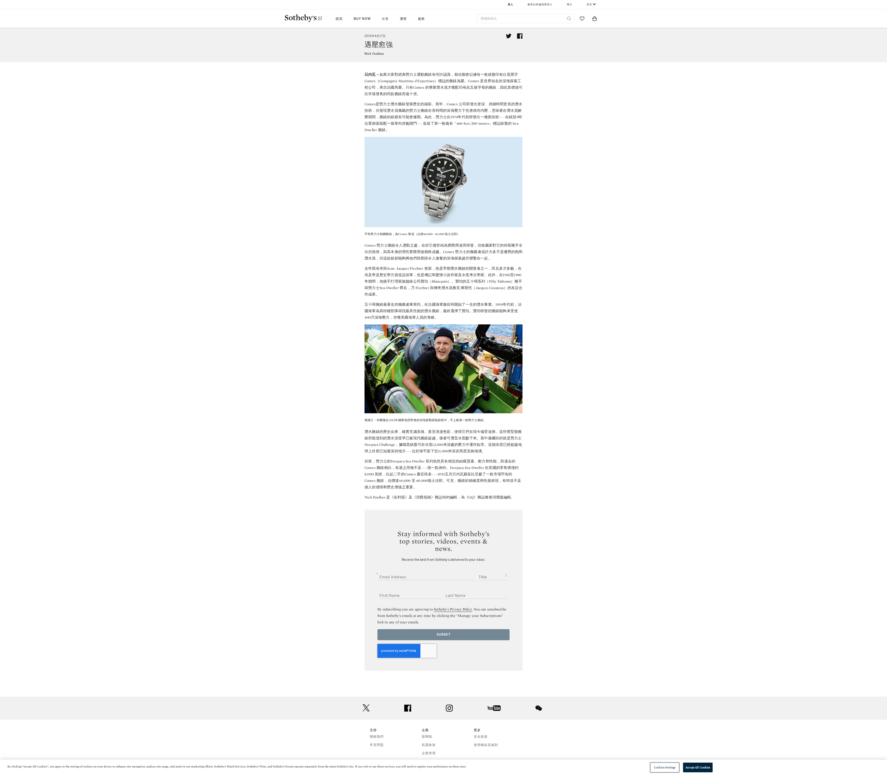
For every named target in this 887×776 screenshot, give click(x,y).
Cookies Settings (664, 767)
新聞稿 (427, 737)
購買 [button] (339, 19)
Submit (444, 635)
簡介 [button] (569, 4)
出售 (385, 19)
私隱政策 (429, 745)
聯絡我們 (377, 737)
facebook (407, 708)
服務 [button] (421, 19)
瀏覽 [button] (403, 19)
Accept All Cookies (698, 767)
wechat (538, 708)
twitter (366, 708)
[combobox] (525, 18)
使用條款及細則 (486, 745)
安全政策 (481, 737)
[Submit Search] (569, 18)
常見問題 (377, 745)
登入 (510, 4)
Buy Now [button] (362, 19)
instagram (449, 708)
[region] (443, 768)
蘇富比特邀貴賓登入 (540, 4)
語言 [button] (589, 4)
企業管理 (429, 753)
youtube (494, 708)
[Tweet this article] (508, 36)
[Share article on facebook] (519, 36)
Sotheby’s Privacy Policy (453, 609)
